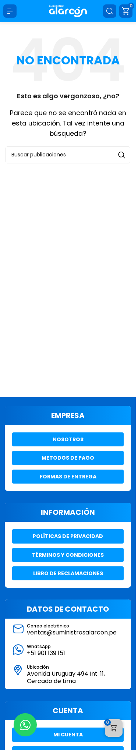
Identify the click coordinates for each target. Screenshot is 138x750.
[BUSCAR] (121, 154)
